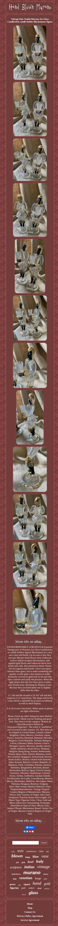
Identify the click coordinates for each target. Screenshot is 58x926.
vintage (43, 866)
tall (47, 851)
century (45, 874)
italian (29, 867)
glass (33, 892)
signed (27, 884)
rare (41, 851)
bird (45, 879)
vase (45, 856)
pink (23, 862)
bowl (30, 861)
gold (47, 884)
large (38, 878)
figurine (14, 887)
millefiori (47, 888)
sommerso (31, 851)
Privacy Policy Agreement (30, 916)
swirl (19, 885)
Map (30, 908)
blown (17, 855)
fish (17, 862)
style (20, 851)
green (12, 884)
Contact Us (29, 912)
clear (39, 888)
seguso (24, 894)
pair (23, 887)
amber (31, 888)
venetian (25, 878)
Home (30, 904)
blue (36, 856)
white (13, 852)
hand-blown (16, 874)
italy (40, 861)
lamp (27, 857)
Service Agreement (30, 920)
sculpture (16, 867)
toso (15, 879)
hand (37, 883)
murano (31, 872)
